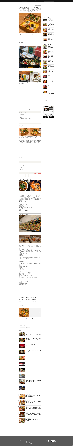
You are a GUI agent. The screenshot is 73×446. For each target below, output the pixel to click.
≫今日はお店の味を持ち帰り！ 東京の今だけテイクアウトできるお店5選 (27, 297)
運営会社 (27, 440)
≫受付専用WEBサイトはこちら (22, 201)
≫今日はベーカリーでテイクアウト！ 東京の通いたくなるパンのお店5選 (27, 299)
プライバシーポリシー (28, 442)
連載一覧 (20, 440)
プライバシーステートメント (29, 443)
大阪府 (51, 100)
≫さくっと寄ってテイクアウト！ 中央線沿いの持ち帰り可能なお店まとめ (27, 301)
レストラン (23, 327)
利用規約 (27, 441)
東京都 (20, 327)
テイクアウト (27, 327)
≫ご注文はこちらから (21, 261)
